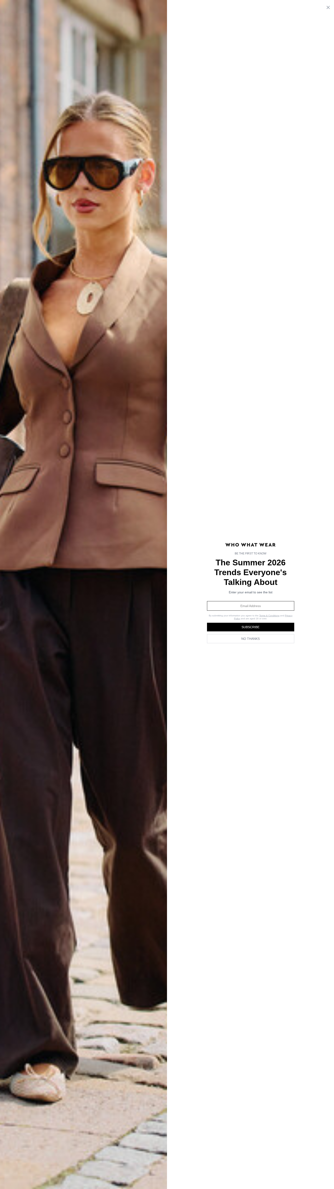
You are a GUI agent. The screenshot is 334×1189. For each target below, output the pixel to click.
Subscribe (250, 627)
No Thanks (250, 638)
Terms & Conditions (269, 615)
